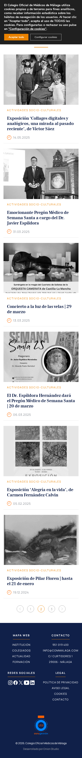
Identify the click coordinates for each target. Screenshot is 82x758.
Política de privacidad (60, 682)
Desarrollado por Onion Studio (41, 749)
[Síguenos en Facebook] (15, 683)
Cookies (60, 694)
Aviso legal (61, 688)
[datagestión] (41, 726)
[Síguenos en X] (21, 683)
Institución (21, 645)
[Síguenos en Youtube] (26, 683)
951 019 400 (60, 645)
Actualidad (21, 656)
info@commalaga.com (60, 650)
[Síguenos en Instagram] (10, 683)
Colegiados (21, 650)
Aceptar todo (16, 37)
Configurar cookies (46, 37)
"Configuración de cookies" (27, 29)
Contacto (60, 699)
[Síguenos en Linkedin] (32, 683)
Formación (21, 662)
